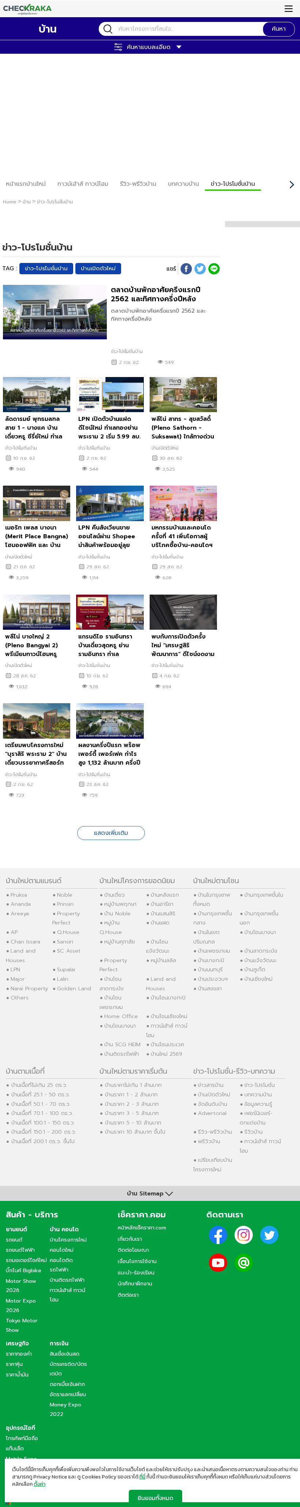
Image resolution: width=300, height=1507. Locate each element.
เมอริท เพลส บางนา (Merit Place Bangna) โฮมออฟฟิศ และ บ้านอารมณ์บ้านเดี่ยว (36, 540)
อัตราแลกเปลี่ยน (68, 1394)
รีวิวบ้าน (253, 1132)
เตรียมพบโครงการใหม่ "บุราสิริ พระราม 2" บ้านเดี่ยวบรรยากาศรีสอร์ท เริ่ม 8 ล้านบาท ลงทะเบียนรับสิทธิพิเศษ (36, 763)
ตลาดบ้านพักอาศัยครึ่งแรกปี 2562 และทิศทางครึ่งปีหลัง (155, 294)
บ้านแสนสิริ (163, 913)
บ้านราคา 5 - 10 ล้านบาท (133, 1123)
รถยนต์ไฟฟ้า (20, 1250)
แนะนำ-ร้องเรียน (136, 1273)
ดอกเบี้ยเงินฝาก (67, 1384)
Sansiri (65, 942)
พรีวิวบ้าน (209, 1141)
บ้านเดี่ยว (114, 895)
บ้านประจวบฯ (213, 979)
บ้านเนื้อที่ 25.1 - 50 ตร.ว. (40, 1094)
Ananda (21, 904)
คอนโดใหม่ (62, 1250)
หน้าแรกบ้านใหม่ (26, 184)
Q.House (68, 932)
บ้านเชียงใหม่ (258, 979)
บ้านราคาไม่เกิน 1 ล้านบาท (133, 1085)
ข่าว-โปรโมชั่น (259, 1085)
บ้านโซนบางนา (120, 1026)
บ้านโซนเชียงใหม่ (169, 1016)
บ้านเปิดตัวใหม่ (98, 268)
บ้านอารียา (162, 904)
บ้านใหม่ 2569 (166, 1054)
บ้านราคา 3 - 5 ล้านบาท (132, 1113)
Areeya (20, 913)
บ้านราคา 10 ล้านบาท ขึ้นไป (135, 1132)
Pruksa (19, 895)
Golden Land (74, 988)
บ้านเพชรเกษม (214, 951)
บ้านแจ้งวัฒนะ (260, 960)
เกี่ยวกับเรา (130, 1239)
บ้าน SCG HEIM (122, 1044)
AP (14, 932)
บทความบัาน (183, 184)
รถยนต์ (14, 1240)
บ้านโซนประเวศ (167, 1044)
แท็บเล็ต (15, 1448)
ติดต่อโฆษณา (133, 1250)
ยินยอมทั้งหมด (155, 1497)
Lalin (62, 979)
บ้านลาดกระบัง (260, 951)
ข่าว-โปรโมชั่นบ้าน (233, 184)
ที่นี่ (142, 1477)
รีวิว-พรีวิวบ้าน (138, 184)
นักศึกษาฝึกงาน (135, 1284)
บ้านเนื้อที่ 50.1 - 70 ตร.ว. (41, 1104)
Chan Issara (25, 942)
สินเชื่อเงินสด (64, 1354)
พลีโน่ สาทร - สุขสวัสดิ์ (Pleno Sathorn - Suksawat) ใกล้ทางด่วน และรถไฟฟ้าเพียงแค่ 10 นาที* (182, 437)
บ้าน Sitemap (145, 1193)
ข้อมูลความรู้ (258, 1104)
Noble (64, 895)
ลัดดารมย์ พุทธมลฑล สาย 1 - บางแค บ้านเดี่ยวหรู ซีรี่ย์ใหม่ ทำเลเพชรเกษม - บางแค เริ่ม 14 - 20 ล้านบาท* (36, 437)
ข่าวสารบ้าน (211, 1085)
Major (18, 979)
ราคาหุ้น (14, 1364)
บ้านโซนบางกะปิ (168, 998)
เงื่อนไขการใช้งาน (137, 1261)
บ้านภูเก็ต (254, 969)
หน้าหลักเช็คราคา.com (142, 1228)
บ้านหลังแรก (165, 895)
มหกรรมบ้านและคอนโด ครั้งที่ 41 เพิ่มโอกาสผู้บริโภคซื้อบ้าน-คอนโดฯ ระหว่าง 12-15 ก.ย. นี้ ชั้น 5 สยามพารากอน (182, 545)
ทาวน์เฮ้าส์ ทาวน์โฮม (82, 184)
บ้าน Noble (117, 913)
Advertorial (212, 1113)
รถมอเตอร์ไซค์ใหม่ (26, 1260)
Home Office (121, 1016)
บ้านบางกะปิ (211, 960)
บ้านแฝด (160, 923)
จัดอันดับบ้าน (212, 1104)
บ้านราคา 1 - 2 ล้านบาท (131, 1094)
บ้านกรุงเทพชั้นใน (263, 895)
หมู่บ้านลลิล (163, 960)
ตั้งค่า (39, 1484)
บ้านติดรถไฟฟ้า (121, 1054)
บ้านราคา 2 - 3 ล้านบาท (132, 1104)
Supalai (66, 969)
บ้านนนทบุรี (210, 969)
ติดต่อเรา (128, 1295)
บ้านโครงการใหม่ (68, 1240)
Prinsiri (65, 904)
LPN (15, 969)
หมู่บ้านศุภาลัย (119, 942)
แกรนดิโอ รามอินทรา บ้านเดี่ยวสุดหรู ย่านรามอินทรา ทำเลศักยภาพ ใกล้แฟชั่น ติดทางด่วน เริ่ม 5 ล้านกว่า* (109, 654)
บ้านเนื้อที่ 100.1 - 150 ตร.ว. (43, 1123)
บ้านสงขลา (210, 988)
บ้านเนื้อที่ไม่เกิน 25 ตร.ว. (39, 1085)
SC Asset (68, 951)
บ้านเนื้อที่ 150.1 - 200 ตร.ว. (43, 1132)
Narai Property (29, 988)
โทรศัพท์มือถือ (22, 1438)
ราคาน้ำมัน (17, 1375)
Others (20, 998)
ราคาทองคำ (19, 1354)
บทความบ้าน (258, 1094)
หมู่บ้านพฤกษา (120, 904)
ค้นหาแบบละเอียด (148, 47)
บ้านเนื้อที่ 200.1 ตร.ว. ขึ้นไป (43, 1141)
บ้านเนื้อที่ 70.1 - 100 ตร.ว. (42, 1113)
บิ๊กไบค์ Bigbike (23, 1270)
